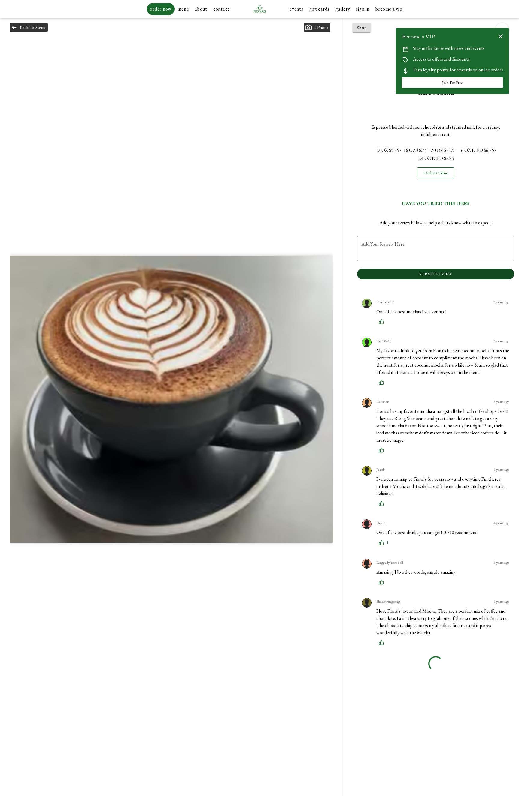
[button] (29, 27)
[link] (435, 172)
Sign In (362, 9)
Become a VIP (388, 9)
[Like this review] (383, 322)
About (201, 9)
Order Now (160, 9)
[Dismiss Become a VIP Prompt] (500, 36)
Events (296, 9)
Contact (221, 9)
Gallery (342, 9)
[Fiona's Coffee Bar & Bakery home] (259, 9)
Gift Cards (319, 9)
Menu (183, 9)
